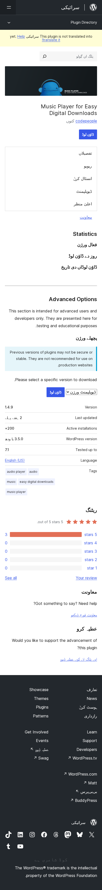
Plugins (42, 707)
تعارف (92, 689)
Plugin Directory (84, 22)
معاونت (86, 217)
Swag (41, 758)
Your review (86, 577)
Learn (92, 731)
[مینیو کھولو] (8, 7)
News (92, 698)
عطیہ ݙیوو (39, 749)
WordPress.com (80, 774)
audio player (16, 471)
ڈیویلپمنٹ (84, 191)
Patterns (41, 715)
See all (11, 577)
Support (90, 740)
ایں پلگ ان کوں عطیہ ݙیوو (78, 659)
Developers (86, 749)
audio (33, 471)
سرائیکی (78, 822)
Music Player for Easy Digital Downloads (69, 109)
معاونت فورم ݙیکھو (84, 614)
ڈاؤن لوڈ (88, 134)
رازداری (90, 715)
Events (42, 740)
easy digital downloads (36, 482)
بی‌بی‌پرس (86, 791)
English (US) (15, 460)
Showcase (39, 689)
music (11, 482)
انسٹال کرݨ (82, 178)
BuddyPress (83, 800)
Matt (90, 782)
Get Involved (37, 731)
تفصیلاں (85, 153)
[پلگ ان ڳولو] (45, 56)
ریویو (88, 165)
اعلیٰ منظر (83, 203)
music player (16, 492)
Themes (41, 698)
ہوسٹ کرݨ (88, 707)
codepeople (86, 120)
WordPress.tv (82, 758)
